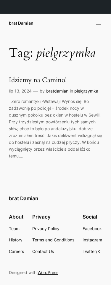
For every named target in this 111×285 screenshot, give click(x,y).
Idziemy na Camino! (38, 80)
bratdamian (57, 90)
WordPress (48, 272)
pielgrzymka (86, 90)
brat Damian (21, 23)
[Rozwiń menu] (98, 23)
